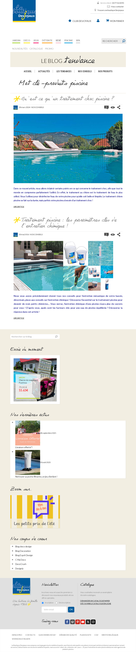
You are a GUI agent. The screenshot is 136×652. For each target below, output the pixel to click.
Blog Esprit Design (24, 555)
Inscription (49, 602)
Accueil (28, 71)
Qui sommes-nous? (47, 635)
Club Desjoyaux (81, 21)
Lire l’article (19, 207)
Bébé (58, 40)
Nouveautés (19, 48)
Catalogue (36, 48)
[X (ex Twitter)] (88, 622)
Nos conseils (85, 71)
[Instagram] (93, 622)
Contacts (30, 635)
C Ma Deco (20, 559)
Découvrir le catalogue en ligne (95, 603)
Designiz (19, 568)
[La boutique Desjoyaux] (68, 59)
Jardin (16, 40)
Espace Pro (17, 635)
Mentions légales (110, 635)
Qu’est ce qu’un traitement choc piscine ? (67, 99)
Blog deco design (23, 546)
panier (117, 21)
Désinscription (64, 602)
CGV (96, 635)
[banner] (24, 11)
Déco (27, 40)
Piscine (68, 40)
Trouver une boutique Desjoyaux (110, 10)
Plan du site (85, 635)
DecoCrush (20, 564)
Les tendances (63, 71)
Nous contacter (117, 6)
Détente (47, 40)
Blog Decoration (23, 550)
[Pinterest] (77, 622)
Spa (78, 40)
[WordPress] (72, 622)
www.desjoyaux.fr (21, 639)
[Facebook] (67, 622)
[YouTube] (82, 622)
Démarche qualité (68, 635)
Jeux (36, 40)
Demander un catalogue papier (95, 601)
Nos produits (105, 71)
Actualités (44, 71)
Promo (49, 48)
